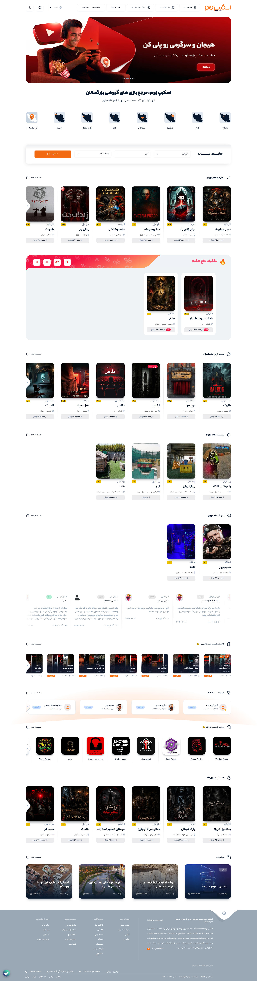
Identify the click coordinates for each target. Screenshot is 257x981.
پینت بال (99, 944)
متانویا (117, 601)
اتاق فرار (100, 930)
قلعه (122, 486)
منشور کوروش (216, 601)
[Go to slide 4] (128, 78)
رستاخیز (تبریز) (222, 829)
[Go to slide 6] (124, 78)
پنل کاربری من (71, 925)
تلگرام (58, 977)
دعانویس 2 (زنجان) (149, 829)
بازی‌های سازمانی (43, 939)
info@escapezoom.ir (155, 920)
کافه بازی (99, 953)
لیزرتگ (100, 939)
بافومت (49, 229)
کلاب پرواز (225, 567)
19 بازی (209, 676)
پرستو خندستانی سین (53, 705)
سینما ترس (99, 934)
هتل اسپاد (83, 405)
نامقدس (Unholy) (201, 318)
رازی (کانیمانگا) (222, 486)
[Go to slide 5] (126, 78)
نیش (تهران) (187, 229)
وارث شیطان (64, 601)
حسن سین (109, 705)
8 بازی (83, 676)
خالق (172, 318)
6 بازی (115, 676)
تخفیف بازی (72, 934)
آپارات (34, 977)
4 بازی (146, 676)
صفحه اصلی (125, 925)
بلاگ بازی (126, 939)
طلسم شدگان (116, 229)
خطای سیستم (152, 229)
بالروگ (227, 405)
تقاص (121, 405)
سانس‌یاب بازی (70, 939)
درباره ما (46, 930)
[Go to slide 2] (132, 78)
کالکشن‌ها (99, 925)
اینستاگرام (42, 977)
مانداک (85, 829)
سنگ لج (49, 829)
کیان (157, 486)
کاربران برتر (72, 944)
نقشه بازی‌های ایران (69, 930)
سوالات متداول (124, 930)
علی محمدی (161, 705)
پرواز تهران (189, 486)
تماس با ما (45, 925)
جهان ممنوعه (223, 229)
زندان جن (84, 229)
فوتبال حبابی (98, 949)
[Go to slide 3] (130, 78)
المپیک (49, 405)
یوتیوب (27, 977)
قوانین (127, 934)
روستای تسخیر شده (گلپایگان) (107, 829)
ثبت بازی (46, 934)
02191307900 (35, 972)
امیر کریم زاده (212, 705)
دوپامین (190, 405)
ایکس (156, 405)
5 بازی (178, 676)
